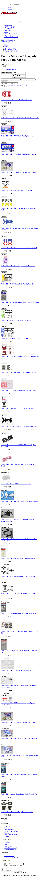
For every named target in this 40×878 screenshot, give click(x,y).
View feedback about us (11, 857)
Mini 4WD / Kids (9, 35)
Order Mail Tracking (10, 848)
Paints (6, 32)
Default (8, 85)
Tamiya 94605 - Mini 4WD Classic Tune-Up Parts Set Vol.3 (18, 722)
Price (17, 85)
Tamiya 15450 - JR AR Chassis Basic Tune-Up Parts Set (17, 320)
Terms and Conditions (10, 834)
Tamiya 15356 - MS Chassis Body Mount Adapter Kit (17, 812)
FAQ (5, 844)
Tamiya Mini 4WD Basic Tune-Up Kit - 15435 (14, 338)
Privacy (6, 833)
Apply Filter (4, 81)
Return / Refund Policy (11, 831)
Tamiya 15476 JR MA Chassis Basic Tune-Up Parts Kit (17, 284)
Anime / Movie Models (11, 37)
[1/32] (18, 74)
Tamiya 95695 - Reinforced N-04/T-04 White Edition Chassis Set (20, 118)
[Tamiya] (3, 73)
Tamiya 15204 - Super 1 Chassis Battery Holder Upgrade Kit (19, 794)
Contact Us (7, 843)
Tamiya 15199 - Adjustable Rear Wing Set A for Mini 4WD (18, 613)
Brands (6, 836)
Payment (7, 828)
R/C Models (8, 25)
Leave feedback (9, 856)
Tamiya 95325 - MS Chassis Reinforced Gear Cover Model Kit (19, 501)
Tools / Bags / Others (10, 33)
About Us (7, 826)
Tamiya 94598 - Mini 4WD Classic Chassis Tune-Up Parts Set (19, 738)
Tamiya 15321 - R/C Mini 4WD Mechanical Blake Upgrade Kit (19, 390)
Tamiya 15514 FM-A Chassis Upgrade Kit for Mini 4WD (18, 266)
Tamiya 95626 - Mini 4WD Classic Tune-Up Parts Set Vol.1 (18, 136)
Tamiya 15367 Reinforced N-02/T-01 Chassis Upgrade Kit (18, 408)
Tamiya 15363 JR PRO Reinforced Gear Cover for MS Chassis (19, 427)
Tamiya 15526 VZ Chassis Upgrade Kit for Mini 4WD (17, 190)
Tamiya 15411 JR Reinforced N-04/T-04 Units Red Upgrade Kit (20, 356)
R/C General (8, 28)
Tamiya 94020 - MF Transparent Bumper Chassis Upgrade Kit (19, 558)
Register (10, 9)
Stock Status (23, 85)
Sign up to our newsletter (8, 869)
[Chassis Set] (8, 73)
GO (20, 21)
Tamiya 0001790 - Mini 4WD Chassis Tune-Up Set (16, 484)
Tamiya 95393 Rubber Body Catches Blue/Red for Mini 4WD (19, 248)
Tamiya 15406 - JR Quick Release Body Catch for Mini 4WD (19, 576)
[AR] (18, 77)
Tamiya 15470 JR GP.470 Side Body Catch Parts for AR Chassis (20, 302)
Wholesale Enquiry (10, 849)
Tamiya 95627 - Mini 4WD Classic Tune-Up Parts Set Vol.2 (18, 154)
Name (13, 85)
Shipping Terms (9, 829)
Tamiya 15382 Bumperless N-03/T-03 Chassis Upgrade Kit (18, 372)
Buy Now (3, 106)
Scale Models (8, 30)
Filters (3, 66)
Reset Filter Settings (10, 69)
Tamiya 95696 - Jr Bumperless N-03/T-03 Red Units (16, 100)
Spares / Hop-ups (9, 27)
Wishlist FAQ (8, 846)
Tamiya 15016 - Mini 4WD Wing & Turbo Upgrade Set (17, 670)
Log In (10, 7)
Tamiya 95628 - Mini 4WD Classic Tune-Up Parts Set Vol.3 (18, 172)
